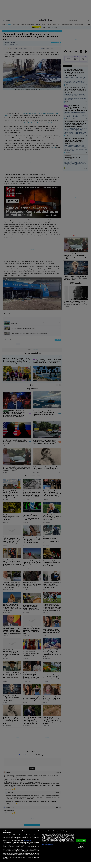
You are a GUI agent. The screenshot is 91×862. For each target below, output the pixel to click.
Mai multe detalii (27, 840)
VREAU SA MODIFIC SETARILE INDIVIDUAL (81, 845)
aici (12, 851)
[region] (45, 845)
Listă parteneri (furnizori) (47, 844)
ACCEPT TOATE (81, 840)
